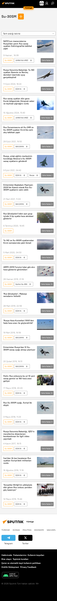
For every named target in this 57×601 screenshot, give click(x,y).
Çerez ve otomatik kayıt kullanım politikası (21, 563)
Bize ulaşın (6, 559)
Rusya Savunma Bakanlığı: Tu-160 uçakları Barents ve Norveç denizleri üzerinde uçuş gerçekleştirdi (18, 74)
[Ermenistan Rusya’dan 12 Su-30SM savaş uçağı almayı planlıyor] (45, 352)
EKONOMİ (39, 530)
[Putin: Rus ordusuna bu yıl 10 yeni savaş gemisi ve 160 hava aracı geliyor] (45, 380)
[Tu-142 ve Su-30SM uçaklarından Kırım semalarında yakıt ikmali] (45, 244)
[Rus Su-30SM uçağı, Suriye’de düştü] (45, 408)
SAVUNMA (19, 146)
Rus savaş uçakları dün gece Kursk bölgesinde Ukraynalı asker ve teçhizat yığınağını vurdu (18, 101)
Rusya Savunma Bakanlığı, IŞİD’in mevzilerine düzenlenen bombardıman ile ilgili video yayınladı (18, 435)
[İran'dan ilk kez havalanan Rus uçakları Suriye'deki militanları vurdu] (45, 462)
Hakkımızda (6, 555)
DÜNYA (18, 89)
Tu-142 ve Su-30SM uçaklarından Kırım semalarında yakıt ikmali (18, 241)
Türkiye (5, 530)
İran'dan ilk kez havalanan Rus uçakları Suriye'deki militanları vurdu (17, 461)
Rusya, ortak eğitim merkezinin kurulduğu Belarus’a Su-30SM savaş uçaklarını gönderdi (17, 158)
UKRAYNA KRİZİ (21, 60)
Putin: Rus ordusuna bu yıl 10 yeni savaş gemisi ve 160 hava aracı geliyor (19, 378)
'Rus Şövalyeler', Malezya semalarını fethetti (15, 295)
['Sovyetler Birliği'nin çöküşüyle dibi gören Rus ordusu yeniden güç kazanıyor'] (45, 490)
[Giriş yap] (47, 3)
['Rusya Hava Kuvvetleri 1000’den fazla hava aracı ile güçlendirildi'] (45, 324)
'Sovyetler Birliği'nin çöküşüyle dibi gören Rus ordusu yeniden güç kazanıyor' (17, 487)
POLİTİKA (27, 530)
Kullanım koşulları (36, 555)
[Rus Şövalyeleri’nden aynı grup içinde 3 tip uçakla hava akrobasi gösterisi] (45, 217)
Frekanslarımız (19, 555)
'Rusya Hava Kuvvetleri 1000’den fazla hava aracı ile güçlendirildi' (18, 321)
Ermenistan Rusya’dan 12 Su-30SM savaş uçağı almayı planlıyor (19, 348)
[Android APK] (10, 575)
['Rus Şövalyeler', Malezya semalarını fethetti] (45, 298)
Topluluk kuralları (20, 559)
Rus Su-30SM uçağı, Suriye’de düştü (17, 404)
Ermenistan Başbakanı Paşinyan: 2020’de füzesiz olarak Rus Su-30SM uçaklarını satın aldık (18, 187)
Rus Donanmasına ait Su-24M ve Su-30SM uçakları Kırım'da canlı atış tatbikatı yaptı (18, 130)
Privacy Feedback (28, 567)
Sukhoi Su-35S (21, 284)
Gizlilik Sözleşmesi (10, 567)
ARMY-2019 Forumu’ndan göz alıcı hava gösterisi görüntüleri (19, 268)
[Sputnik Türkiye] (8, 4)
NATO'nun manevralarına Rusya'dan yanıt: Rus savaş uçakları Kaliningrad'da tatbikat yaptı (17, 45)
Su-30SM (8, 16)
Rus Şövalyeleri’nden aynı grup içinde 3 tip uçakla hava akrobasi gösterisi (18, 216)
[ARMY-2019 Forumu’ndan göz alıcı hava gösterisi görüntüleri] (45, 271)
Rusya (32, 175)
